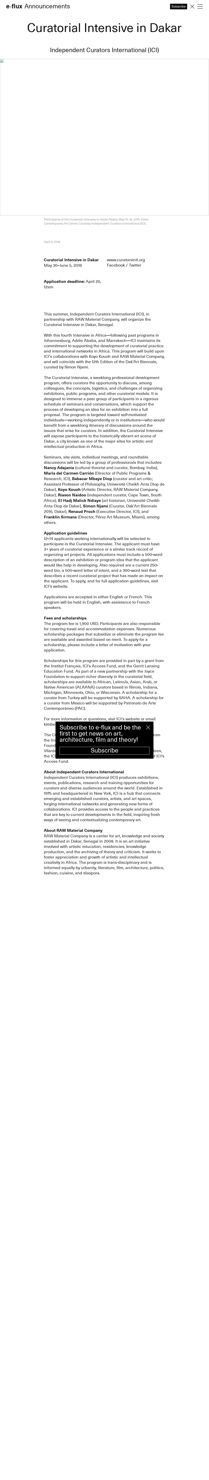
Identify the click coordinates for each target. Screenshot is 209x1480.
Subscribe (104, 750)
